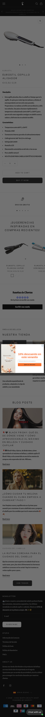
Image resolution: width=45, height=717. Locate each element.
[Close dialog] (42, 345)
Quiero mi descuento (29, 364)
